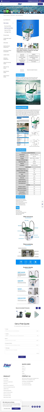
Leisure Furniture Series (7, 63)
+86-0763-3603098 (26, 383)
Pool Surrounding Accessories (7, 51)
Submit (22, 356)
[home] (20, 4)
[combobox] (7, 336)
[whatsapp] (42, 204)
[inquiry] (42, 201)
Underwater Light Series (7, 39)
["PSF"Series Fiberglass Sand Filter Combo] (19, 314)
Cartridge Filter (7, 32)
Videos (23, 373)
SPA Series (5, 42)
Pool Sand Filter (7, 26)
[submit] (37, 1)
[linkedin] (37, 407)
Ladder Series (6, 54)
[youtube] (32, 407)
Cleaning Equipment (5, 59)
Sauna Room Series (6, 72)
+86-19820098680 (29, 381)
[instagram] (35, 407)
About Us (23, 368)
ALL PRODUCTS (6, 19)
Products (7, 15)
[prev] (16, 45)
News (23, 371)
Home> (4, 15)
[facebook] (40, 407)
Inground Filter (7, 30)
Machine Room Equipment (6, 47)
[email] (42, 206)
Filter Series (13, 15)
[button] (37, 308)
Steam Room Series (6, 76)
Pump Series (6, 35)
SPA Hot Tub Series (6, 67)
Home (23, 366)
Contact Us (24, 375)
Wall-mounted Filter (19, 15)
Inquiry (20, 64)
